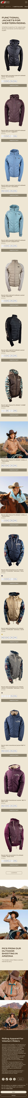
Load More (14, 872)
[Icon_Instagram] (14, 1079)
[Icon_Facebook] (10, 1079)
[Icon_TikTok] (7, 1079)
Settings (13, 1095)
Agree (13, 1092)
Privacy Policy (9, 1088)
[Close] (26, 1085)
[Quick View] (14, 55)
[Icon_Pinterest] (3, 1079)
